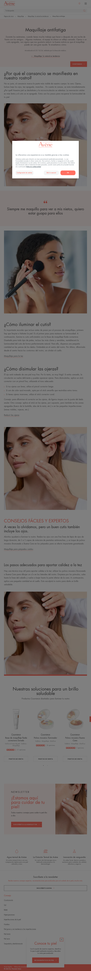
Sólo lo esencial (51, 172)
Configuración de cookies (24, 172)
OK (68, 172)
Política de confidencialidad (33, 166)
